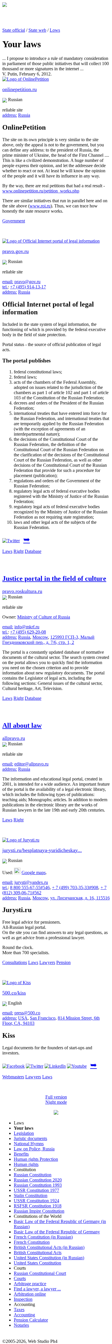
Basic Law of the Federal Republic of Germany (57, 1231)
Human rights (26, 1164)
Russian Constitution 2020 (38, 1179)
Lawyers (47, 962)
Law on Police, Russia (34, 1148)
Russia (24, 115)
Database (33, 551)
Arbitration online (30, 1294)
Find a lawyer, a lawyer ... (37, 1288)
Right (18, 551)
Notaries (21, 1325)
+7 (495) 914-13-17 (28, 286)
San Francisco (42, 1018)
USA (23, 1018)
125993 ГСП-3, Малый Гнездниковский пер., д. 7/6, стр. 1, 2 (48, 640)
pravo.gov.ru (15, 251)
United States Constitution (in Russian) (49, 1257)
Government (13, 220)
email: (7, 281)
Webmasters (13, 1076)
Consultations (14, 962)
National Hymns (29, 1143)
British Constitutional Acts (37, 1252)
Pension (63, 962)
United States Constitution (37, 1262)
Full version (56, 1097)
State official (13, 30)
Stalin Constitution (30, 1195)
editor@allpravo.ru (31, 763)
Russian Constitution (32, 1174)
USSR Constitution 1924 (36, 1200)
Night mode (56, 1102)
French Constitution (32, 1242)
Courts (20, 1278)
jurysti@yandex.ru (31, 882)
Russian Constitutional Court (40, 1273)
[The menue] (56, 1113)
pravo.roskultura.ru (22, 591)
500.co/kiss (14, 993)
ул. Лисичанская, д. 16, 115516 (80, 897)
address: (9, 115)
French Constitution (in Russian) (43, 1237)
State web (37, 30)
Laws (7, 551)
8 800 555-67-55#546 (30, 887)
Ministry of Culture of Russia (43, 617)
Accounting (24, 1314)
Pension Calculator (31, 1319)
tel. (5, 286)
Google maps (34, 872)
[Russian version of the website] (4, 5)
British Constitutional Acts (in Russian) (49, 1247)
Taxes (19, 1309)
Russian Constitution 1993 (38, 1185)
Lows (55, 30)
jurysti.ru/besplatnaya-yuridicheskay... (42, 850)
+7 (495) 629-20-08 (28, 632)
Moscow (40, 637)
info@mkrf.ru (26, 626)
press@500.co (27, 1012)
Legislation (24, 1133)
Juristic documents (30, 1138)
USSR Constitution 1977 (36, 1190)
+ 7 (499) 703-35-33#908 (75, 887)
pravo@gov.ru (27, 281)
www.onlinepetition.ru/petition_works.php (40, 190)
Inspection (23, 1299)
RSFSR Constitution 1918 (37, 1205)
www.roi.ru (40, 205)
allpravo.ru (13, 738)
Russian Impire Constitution (39, 1211)
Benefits (21, 1154)
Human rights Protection (36, 1159)
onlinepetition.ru (19, 89)
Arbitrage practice (30, 1283)
